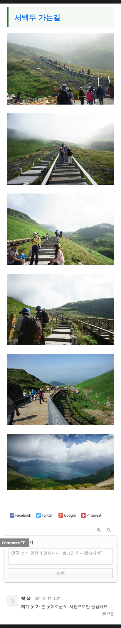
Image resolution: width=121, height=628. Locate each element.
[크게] (99, 530)
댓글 (110, 614)
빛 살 (26, 598)
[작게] (109, 530)
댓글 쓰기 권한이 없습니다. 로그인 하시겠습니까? (56, 553)
